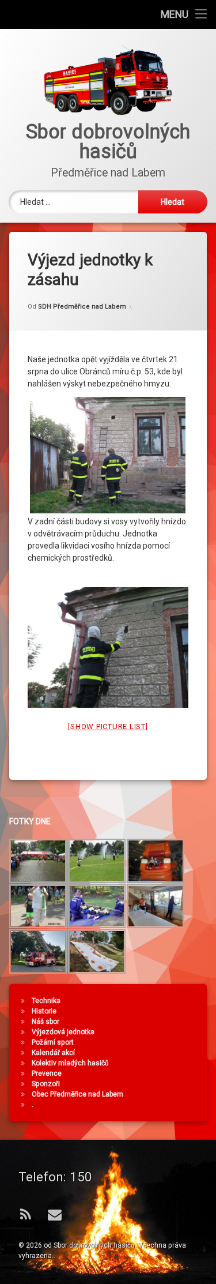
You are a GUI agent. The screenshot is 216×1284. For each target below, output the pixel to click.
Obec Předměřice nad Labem (77, 1094)
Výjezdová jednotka (63, 1032)
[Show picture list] (107, 726)
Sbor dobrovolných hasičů (94, 1245)
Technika (46, 1001)
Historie (44, 1011)
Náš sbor (45, 1022)
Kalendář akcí (53, 1053)
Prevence (47, 1073)
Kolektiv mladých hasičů (70, 1063)
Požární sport (53, 1042)
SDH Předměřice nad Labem (82, 306)
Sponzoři (46, 1084)
